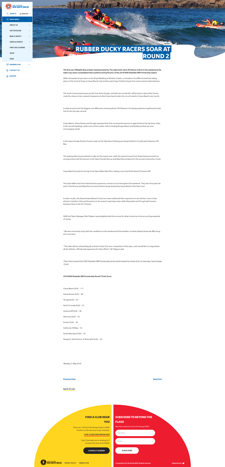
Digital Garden (177, 463)
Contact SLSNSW (96, 451)
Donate (12, 76)
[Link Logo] (17, 6)
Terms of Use (84, 463)
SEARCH (13, 14)
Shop (12, 53)
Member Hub (15, 64)
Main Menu (14, 19)
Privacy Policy (70, 463)
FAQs (12, 59)
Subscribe (127, 450)
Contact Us (14, 70)
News (167, 44)
